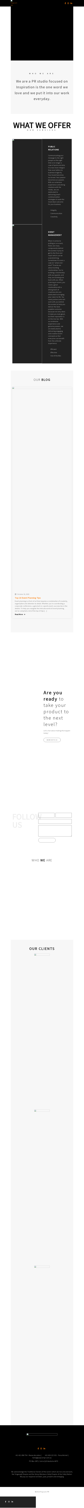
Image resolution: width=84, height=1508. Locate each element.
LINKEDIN (20, 839)
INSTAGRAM (34, 834)
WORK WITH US (52, 740)
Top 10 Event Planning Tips (28, 598)
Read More (19, 614)
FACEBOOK (20, 834)
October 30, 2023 (23, 594)
